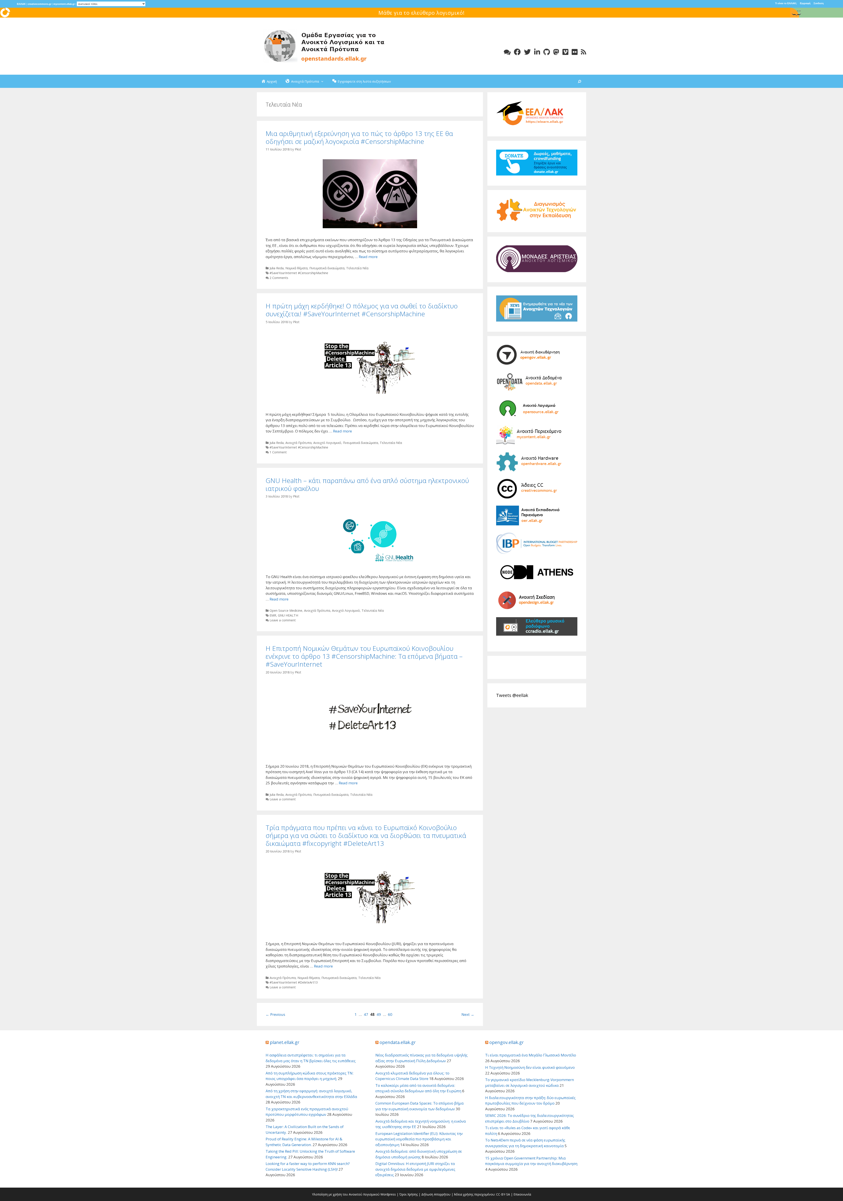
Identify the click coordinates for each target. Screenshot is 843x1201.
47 (366, 1014)
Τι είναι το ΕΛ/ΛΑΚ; (786, 3)
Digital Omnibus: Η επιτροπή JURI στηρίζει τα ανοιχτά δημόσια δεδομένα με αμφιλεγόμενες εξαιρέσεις (415, 1169)
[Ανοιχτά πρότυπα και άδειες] (323, 45)
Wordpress (388, 1194)
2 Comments (279, 278)
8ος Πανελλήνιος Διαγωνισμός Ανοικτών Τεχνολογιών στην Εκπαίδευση (421, 12)
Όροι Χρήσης (408, 1194)
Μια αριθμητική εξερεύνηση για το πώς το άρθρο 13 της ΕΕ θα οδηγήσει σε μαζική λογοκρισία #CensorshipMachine (359, 137)
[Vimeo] (565, 52)
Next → (467, 1014)
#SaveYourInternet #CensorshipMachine (299, 273)
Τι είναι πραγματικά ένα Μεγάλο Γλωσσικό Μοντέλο (530, 1055)
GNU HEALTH (288, 615)
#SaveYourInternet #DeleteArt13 (294, 982)
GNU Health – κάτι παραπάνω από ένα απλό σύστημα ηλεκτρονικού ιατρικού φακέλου (367, 484)
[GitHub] (546, 52)
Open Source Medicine (286, 610)
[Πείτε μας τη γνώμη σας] (507, 52)
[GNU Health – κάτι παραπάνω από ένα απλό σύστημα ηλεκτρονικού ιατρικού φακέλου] (370, 563)
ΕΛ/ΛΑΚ (21, 4)
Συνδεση (819, 3)
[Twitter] (527, 52)
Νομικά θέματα (296, 268)
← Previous (275, 1014)
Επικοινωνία (522, 1194)
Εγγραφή (805, 3)
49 (378, 1014)
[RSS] (583, 52)
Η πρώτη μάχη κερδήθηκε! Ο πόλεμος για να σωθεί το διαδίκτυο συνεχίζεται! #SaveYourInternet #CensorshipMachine (362, 309)
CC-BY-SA (503, 1194)
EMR (273, 615)
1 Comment (278, 452)
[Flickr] (575, 52)
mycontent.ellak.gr (64, 4)
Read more (368, 256)
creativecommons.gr (39, 4)
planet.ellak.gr (284, 1042)
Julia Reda (277, 268)
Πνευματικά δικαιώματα (326, 268)
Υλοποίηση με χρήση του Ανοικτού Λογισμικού (346, 1194)
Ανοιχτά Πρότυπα (298, 443)
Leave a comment (283, 620)
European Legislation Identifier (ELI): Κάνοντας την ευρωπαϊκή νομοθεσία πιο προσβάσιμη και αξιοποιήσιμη (419, 1139)
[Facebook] (517, 52)
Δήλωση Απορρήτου (435, 1194)
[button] (323, 81)
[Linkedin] (537, 52)
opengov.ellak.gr (506, 1042)
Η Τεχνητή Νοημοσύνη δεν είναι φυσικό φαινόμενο (530, 1067)
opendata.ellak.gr (398, 1042)
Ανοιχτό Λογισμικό (327, 443)
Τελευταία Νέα (357, 268)
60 (390, 1014)
